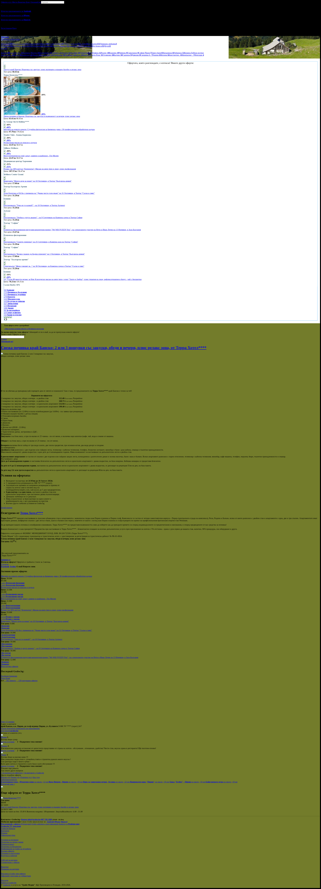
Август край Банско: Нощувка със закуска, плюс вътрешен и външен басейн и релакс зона (42, 69)
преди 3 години (7, 750)
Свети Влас (96, 55)
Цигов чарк (46, 55)
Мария (4, 737)
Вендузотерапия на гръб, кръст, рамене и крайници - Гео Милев (31, 156)
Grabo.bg (7, 885)
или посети (9, 731)
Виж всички (198, 53)
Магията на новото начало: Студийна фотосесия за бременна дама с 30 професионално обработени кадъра (49, 129)
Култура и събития (9, 856)
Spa (36, 777)
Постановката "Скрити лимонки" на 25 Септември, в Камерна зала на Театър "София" (41, 242)
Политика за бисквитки (11, 847)
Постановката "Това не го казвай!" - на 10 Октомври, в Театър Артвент (34, 205)
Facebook (5, 676)
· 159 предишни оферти (26, 681)
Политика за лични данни (12, 842)
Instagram (13, 676)
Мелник (164, 55)
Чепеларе (199, 55)
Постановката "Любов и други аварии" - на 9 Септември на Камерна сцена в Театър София (43, 217)
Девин (36, 55)
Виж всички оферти (9, 666)
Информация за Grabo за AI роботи (16, 849)
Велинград (26, 55)
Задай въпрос (6, 508)
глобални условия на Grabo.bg (31, 503)
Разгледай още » (8, 784)
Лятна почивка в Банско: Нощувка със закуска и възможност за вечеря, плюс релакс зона (42, 116)
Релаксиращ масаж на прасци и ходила (20, 143)
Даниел (4, 746)
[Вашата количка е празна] (1, 5)
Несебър (75, 53)
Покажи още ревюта (9, 768)
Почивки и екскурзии (10, 853)
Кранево (114, 53)
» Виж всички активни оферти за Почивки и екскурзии (24, 329)
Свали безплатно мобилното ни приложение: (20, 728)
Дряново (136, 55)
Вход (14, 28)
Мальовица (168, 53)
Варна (86, 55)
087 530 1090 (46, 819)
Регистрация (6, 28)
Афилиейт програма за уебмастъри (16, 876)
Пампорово (45, 53)
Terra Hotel (5, 678)
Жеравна (187, 53)
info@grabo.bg (34, 819)
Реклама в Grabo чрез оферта (13, 874)
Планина (26, 777)
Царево (156, 55)
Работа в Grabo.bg (8, 883)
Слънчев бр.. (16, 53)
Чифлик (123, 53)
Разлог (105, 53)
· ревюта (10, 681)
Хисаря (65, 53)
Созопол (56, 53)
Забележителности (9, 780)
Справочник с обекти (10, 862)
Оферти (6, 2)
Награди (4, 880)
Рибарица (178, 53)
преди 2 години (7, 742)
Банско (5, 53)
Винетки (5, 867)
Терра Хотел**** (31, 513)
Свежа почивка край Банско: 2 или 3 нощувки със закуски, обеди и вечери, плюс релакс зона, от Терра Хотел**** (103, 347)
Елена (17, 55)
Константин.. (175, 55)
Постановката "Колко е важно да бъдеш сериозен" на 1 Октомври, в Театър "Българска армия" (44, 254)
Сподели (5, 564)
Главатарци (133, 53)
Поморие (70, 55)
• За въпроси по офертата (12, 773)
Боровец (27, 53)
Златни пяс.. (7, 55)
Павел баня (156, 53)
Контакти (5, 831)
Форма (24, 819)
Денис (3, 755)
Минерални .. (187, 55)
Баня (148, 53)
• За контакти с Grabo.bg (33, 773)
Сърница (127, 55)
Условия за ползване (9, 840)
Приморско (59, 55)
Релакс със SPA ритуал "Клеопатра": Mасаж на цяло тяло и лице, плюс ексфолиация (40, 169)
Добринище (86, 53)
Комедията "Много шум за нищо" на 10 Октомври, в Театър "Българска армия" (38, 181)
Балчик (118, 55)
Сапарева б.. (146, 55)
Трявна (97, 53)
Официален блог (8, 835)
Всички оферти (7, 851)
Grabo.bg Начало (8, 828)
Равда (79, 55)
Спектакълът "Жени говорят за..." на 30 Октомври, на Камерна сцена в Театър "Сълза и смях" (44, 266)
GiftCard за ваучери (9, 860)
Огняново (108, 55)
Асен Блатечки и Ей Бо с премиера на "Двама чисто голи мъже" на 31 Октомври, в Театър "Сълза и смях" (49, 193)
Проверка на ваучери (10, 869)
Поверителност (7, 844)
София (142, 53)
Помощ (4, 833)
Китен (35, 53)
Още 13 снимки (7, 722)
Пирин (15, 777)
